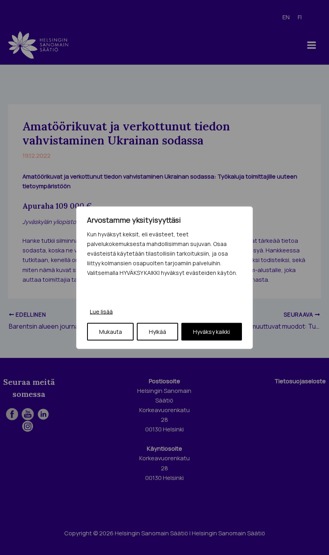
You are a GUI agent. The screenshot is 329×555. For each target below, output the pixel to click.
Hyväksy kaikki (211, 331)
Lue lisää (101, 311)
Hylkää (157, 331)
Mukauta (110, 331)
